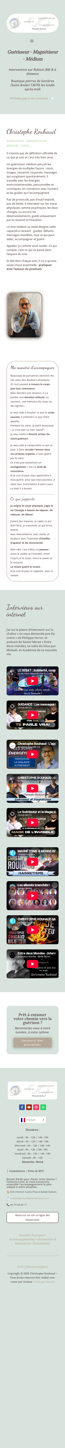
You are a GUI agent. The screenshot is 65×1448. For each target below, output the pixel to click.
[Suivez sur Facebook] (22, 1107)
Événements (41, 1243)
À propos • (39, 1235)
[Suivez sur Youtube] (29, 1107)
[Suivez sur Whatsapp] (43, 1107)
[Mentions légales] (36, 1266)
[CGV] (21, 1266)
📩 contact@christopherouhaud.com (28, 1198)
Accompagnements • (23, 1239)
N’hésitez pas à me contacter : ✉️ (32, 98)
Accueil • (25, 1235)
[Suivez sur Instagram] (36, 1107)
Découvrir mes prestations (32, 1042)
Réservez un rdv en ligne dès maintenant (32, 1217)
